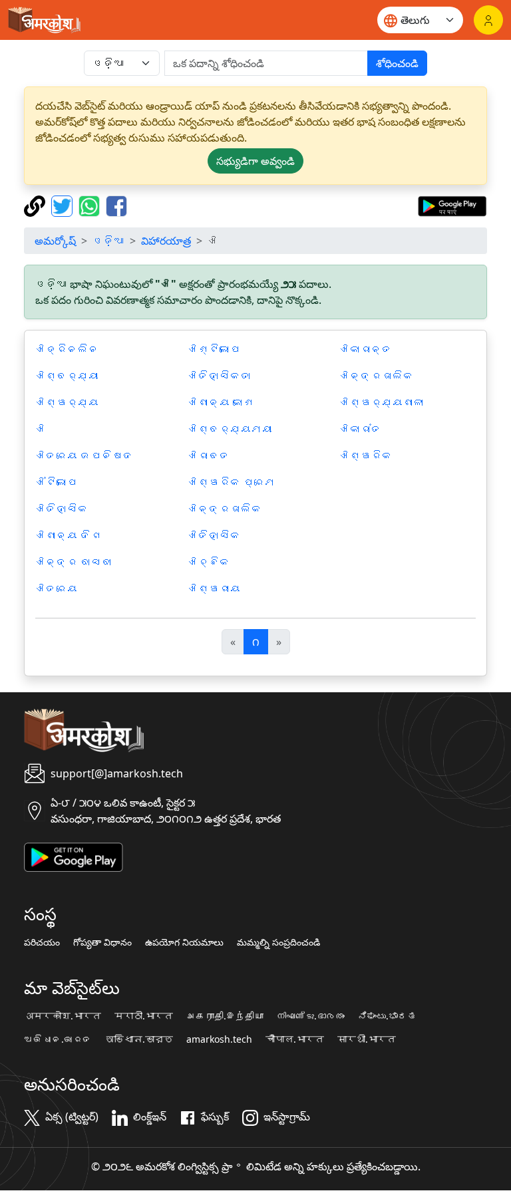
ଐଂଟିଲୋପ (56, 482)
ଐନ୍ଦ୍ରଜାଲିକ (225, 508)
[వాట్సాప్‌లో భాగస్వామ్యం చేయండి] (91, 205)
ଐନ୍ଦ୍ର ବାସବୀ (73, 562)
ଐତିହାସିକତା (220, 375)
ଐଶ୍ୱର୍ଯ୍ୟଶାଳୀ (382, 402)
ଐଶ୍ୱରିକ (366, 455)
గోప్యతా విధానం (102, 942)
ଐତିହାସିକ (61, 508)
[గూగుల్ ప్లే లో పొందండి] (452, 205)
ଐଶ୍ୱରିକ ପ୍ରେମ (231, 482)
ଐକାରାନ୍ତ (366, 349)
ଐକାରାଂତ (360, 429)
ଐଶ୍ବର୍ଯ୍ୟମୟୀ (230, 429)
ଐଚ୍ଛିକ (209, 562)
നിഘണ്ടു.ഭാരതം (311, 1016)
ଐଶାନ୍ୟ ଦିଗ (68, 535)
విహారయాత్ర (166, 240)
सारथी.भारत (366, 1039)
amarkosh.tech (219, 1039)
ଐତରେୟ (56, 588)
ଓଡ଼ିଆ (108, 240)
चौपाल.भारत (294, 1039)
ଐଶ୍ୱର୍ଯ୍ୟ (67, 402)
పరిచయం (42, 942)
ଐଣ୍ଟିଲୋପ (214, 349)
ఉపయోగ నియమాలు (184, 942)
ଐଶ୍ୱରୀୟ (214, 588)
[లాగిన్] (488, 20)
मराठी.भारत (143, 1016)
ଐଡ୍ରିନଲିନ (67, 349)
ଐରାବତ (209, 455)
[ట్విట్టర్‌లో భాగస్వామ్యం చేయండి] (63, 205)
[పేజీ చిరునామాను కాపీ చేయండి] (36, 205)
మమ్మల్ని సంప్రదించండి (278, 942)
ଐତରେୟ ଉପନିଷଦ (84, 455)
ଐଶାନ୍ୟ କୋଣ (221, 402)
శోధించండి (397, 63)
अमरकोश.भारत (62, 1016)
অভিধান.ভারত (139, 1039)
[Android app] (73, 856)
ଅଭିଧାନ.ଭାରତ (58, 1039)
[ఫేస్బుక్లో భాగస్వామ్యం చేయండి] (116, 205)
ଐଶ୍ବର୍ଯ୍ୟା (67, 375)
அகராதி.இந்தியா (224, 1016)
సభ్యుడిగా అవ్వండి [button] (255, 161)
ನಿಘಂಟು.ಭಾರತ (387, 1016)
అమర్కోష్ (55, 240)
